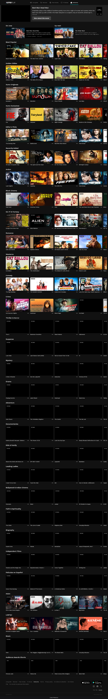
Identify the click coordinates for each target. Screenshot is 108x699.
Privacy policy (49, 681)
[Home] (10, 2)
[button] (41, 18)
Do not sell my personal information (19, 684)
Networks (75, 2)
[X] (101, 686)
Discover (45, 2)
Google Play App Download (97, 683)
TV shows (65, 2)
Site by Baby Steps (98, 694)
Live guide (35, 2)
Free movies (55, 2)
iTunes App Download (86, 683)
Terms (42, 681)
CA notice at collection (60, 681)
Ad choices (71, 681)
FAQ (7, 684)
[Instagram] (94, 686)
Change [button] (100, 690)
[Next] (102, 50)
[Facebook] (97, 686)
